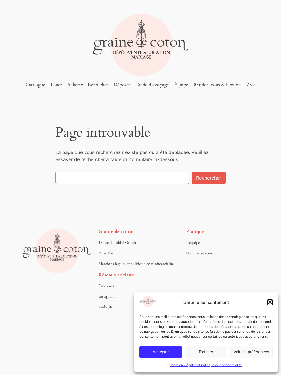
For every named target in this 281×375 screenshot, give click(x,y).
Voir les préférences (251, 351)
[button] (270, 302)
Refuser (206, 351)
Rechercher (208, 178)
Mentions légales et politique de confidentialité (206, 365)
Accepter (161, 351)
